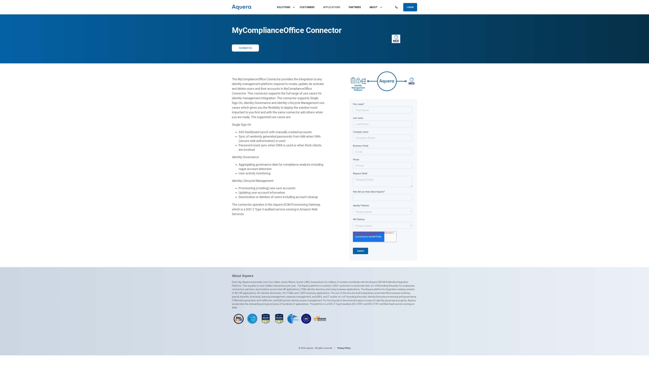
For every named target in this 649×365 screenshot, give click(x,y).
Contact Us (245, 48)
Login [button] (410, 7)
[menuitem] (294, 7)
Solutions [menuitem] (283, 7)
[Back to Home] (241, 7)
